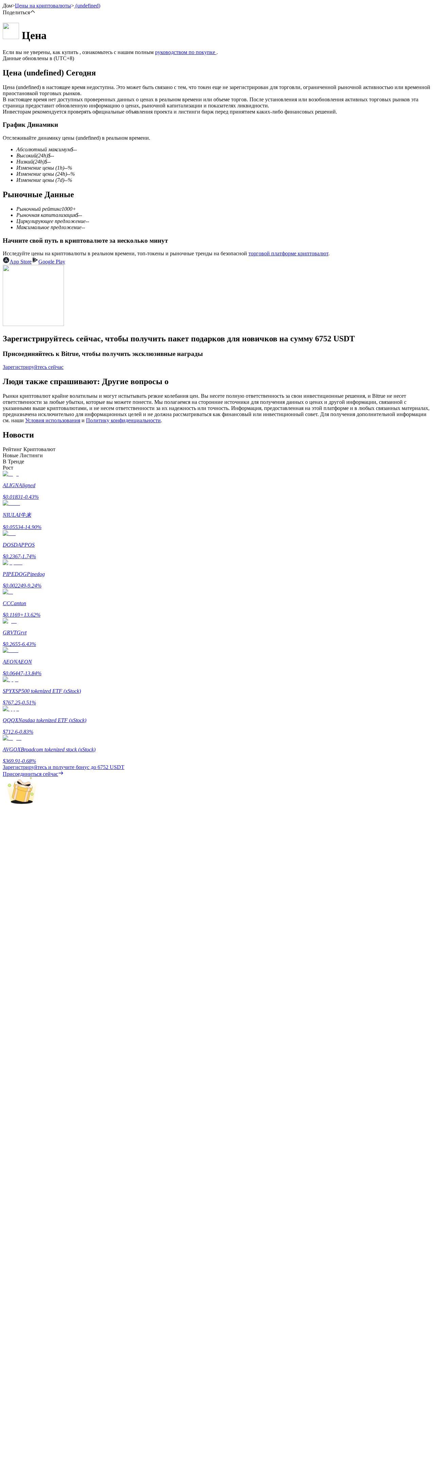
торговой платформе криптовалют (288, 253)
